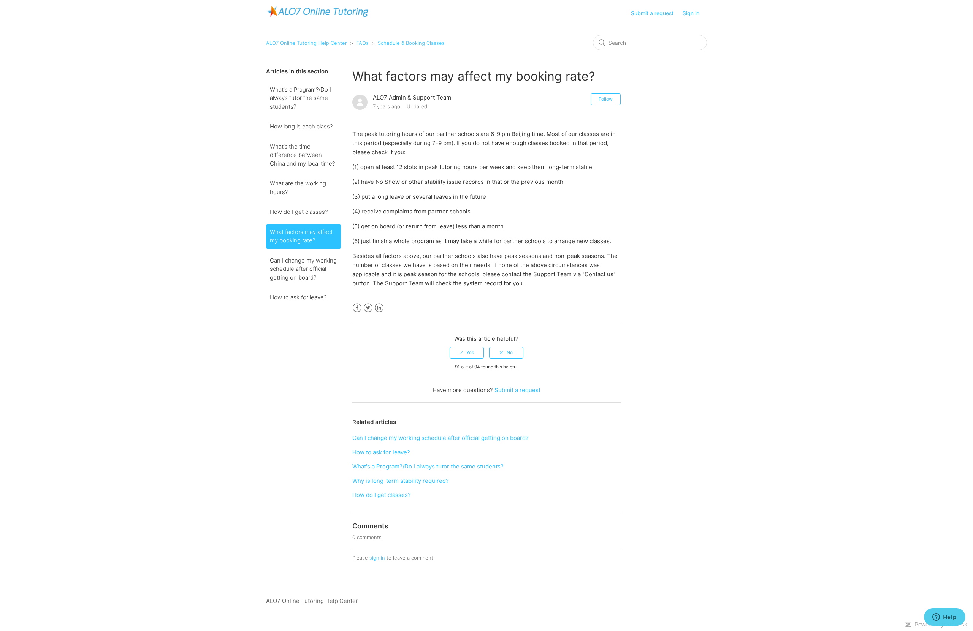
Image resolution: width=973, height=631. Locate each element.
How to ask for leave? (298, 297)
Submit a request (652, 13)
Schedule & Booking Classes (411, 43)
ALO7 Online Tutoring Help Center (306, 43)
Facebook (357, 308)
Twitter (368, 308)
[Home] (317, 17)
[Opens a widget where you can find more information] (944, 617)
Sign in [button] (691, 13)
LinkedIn (379, 308)
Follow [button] (606, 99)
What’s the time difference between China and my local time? (302, 155)
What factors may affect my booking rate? (301, 236)
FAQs (362, 43)
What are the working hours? (298, 188)
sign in (377, 558)
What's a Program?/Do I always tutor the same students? (300, 98)
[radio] (467, 352)
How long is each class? (301, 126)
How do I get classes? (299, 211)
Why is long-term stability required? (400, 480)
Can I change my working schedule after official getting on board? (303, 269)
